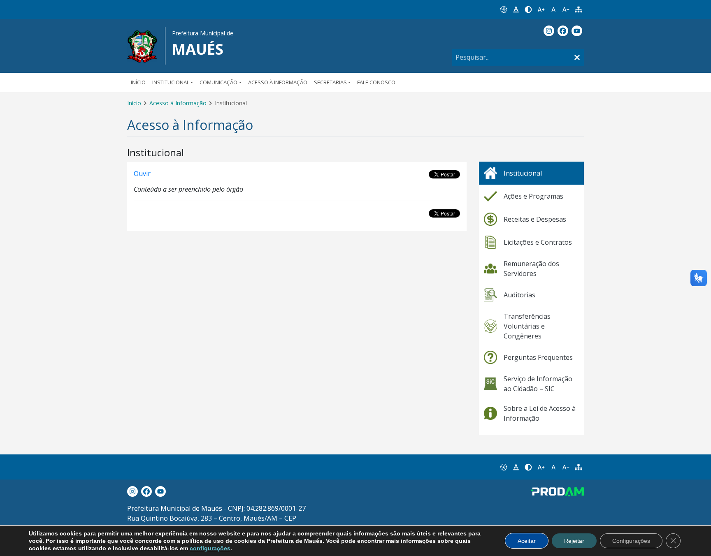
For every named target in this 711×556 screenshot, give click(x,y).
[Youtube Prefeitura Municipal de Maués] (577, 30)
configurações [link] (210, 548)
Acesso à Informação (277, 82)
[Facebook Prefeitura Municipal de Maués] (563, 30)
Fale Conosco (376, 82)
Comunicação (218, 82)
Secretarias (330, 82)
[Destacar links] (516, 9)
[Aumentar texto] (541, 9)
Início (138, 82)
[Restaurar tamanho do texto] (553, 9)
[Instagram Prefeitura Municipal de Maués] (549, 30)
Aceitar (527, 540)
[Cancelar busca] (577, 58)
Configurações (631, 540)
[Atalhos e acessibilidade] (503, 9)
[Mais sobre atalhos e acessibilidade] (503, 467)
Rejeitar (574, 540)
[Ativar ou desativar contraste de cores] (528, 9)
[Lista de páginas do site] (578, 9)
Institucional (170, 82)
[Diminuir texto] (565, 9)
